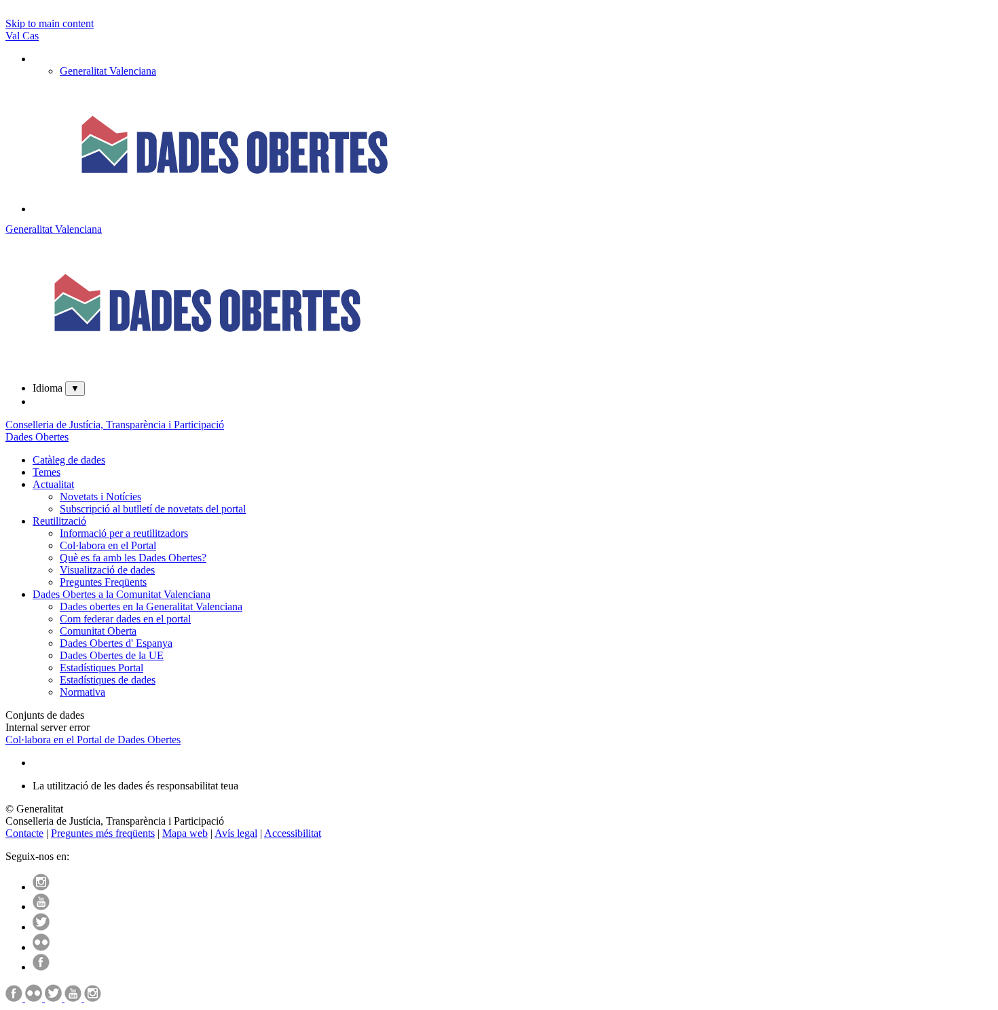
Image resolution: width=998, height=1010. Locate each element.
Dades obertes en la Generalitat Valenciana (151, 606)
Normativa (82, 692)
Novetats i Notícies (100, 496)
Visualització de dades (107, 570)
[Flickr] (41, 947)
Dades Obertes (37, 437)
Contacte (24, 833)
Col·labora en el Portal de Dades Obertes (93, 739)
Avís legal (236, 833)
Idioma (47, 388)
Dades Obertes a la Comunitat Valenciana (121, 594)
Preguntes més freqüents (103, 833)
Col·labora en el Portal (108, 545)
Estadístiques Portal (101, 667)
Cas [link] (30, 35)
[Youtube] (41, 906)
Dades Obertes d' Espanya (116, 643)
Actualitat (53, 484)
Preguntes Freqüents (103, 582)
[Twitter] (41, 927)
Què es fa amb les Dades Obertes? (133, 557)
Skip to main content (49, 23)
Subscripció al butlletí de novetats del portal (153, 509)
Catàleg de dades (69, 460)
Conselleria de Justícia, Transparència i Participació (114, 424)
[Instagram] (41, 887)
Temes (46, 472)
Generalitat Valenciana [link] (108, 71)
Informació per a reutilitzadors (124, 533)
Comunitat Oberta (98, 631)
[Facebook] (41, 967)
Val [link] (13, 35)
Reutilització (59, 521)
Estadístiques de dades (107, 680)
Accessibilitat (292, 833)
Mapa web (185, 833)
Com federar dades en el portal (125, 618)
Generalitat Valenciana (53, 229)
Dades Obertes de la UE (112, 655)
